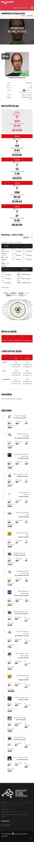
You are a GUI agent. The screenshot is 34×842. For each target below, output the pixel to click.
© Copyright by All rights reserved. (14, 835)
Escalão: (4, 255)
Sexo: (3, 262)
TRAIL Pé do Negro (20, 416)
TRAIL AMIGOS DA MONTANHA (23, 592)
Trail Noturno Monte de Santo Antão (21, 455)
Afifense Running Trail (20, 611)
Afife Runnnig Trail (20, 737)
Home (23, 16)
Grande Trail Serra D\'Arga (23, 435)
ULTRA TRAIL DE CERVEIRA (24, 493)
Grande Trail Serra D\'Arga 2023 (23, 572)
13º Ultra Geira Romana (20, 697)
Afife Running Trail (19, 553)
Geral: (3, 249)
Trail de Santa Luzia (19, 717)
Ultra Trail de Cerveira (20, 757)
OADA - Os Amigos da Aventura (25, 91)
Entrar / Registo (22, 8)
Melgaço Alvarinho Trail (23, 534)
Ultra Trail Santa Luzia (20, 474)
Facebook (6, 825)
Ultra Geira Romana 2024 (22, 514)
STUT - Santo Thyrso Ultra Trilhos (22, 654)
